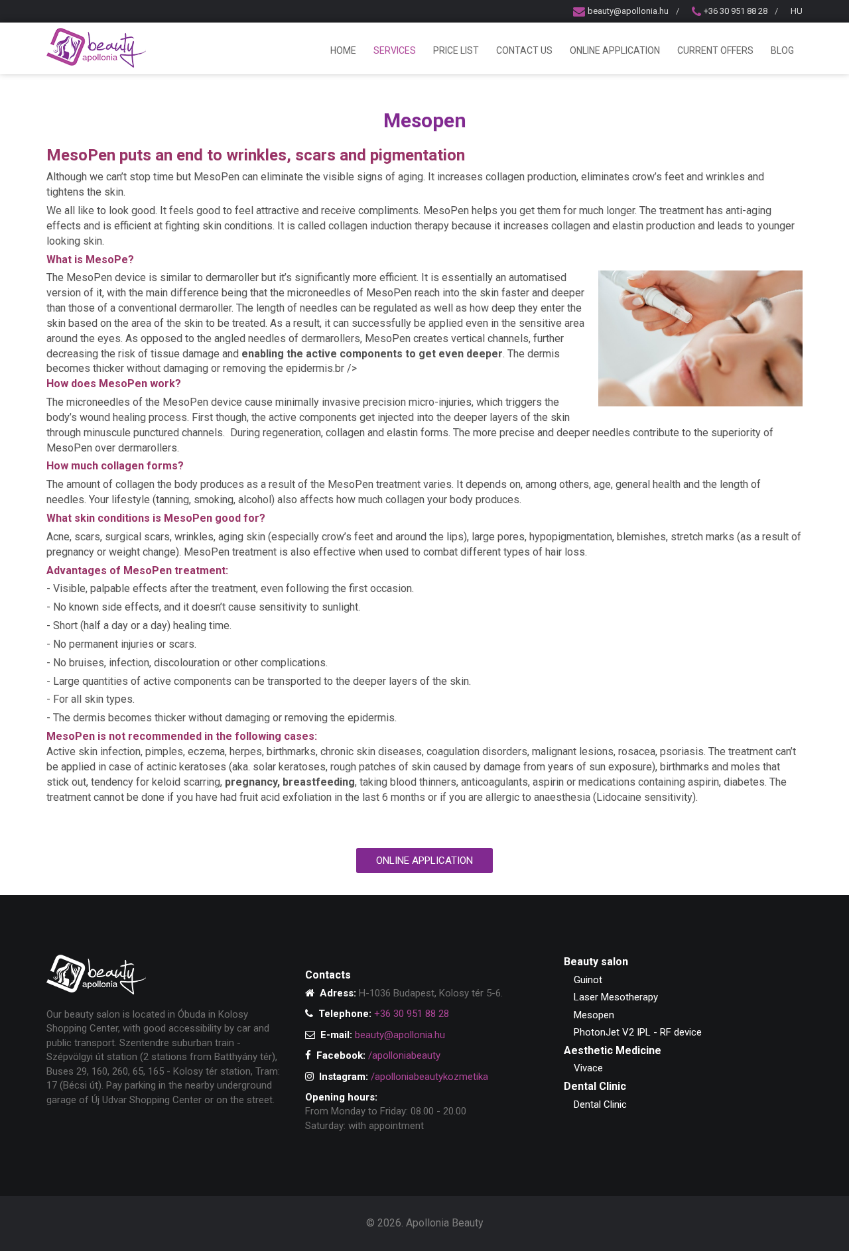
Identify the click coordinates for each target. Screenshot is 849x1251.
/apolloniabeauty (404, 1055)
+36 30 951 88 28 (735, 11)
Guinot (588, 980)
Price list (456, 50)
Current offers (715, 50)
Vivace (588, 1068)
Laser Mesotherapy (616, 997)
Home (343, 50)
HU (797, 11)
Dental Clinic (600, 1104)
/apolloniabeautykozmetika (429, 1077)
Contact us (524, 50)
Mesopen (594, 1015)
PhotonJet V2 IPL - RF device (638, 1032)
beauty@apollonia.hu (628, 11)
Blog (782, 50)
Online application (615, 50)
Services (394, 50)
